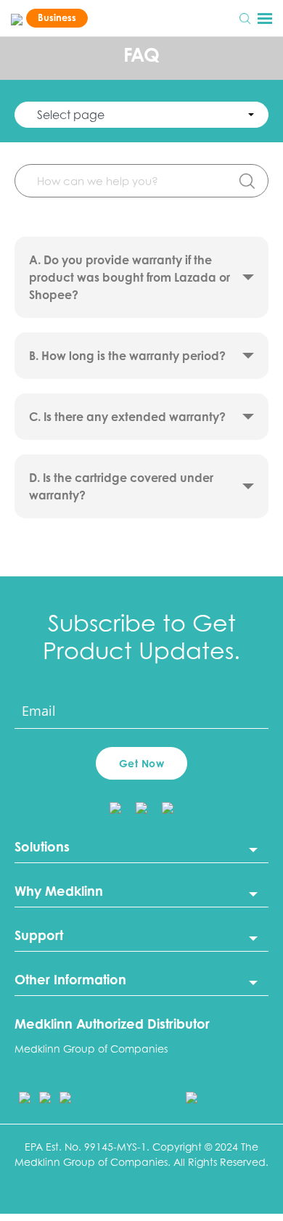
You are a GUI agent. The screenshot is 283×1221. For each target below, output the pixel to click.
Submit (246, 180)
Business (57, 17)
